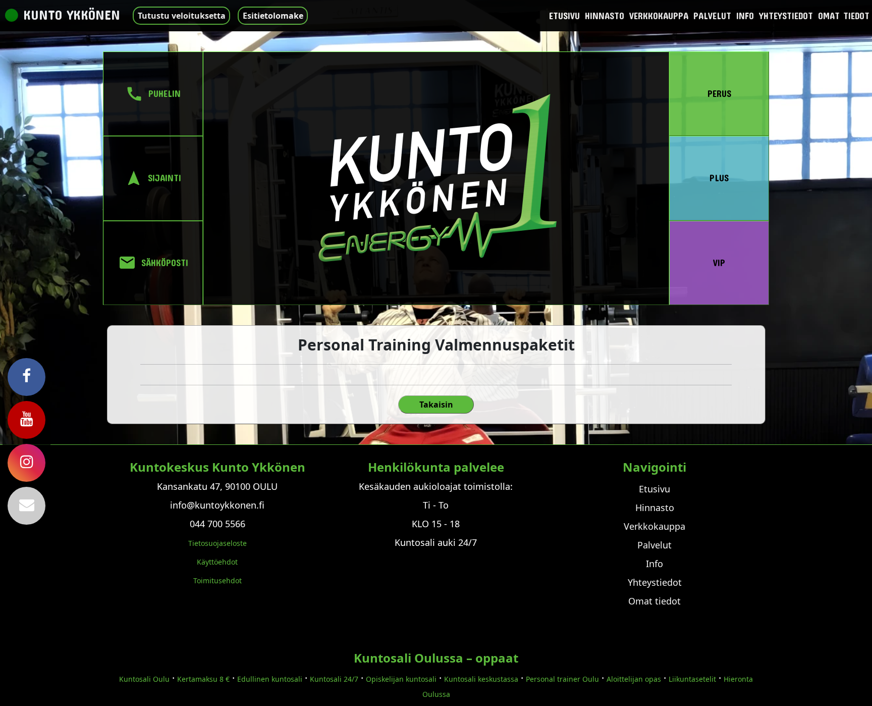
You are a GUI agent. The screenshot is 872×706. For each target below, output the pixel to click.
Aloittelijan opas (634, 679)
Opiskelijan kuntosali (401, 679)
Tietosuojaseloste (217, 543)
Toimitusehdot (217, 580)
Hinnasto (604, 15)
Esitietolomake (273, 15)
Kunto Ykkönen (71, 14)
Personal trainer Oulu (562, 679)
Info (745, 15)
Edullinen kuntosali (269, 679)
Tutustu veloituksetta (182, 15)
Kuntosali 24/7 (334, 679)
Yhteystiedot (786, 15)
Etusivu (564, 15)
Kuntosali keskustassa (481, 679)
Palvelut (712, 15)
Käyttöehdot (217, 562)
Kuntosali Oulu (144, 679)
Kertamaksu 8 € (203, 679)
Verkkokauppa (658, 15)
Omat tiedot (843, 15)
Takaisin (436, 404)
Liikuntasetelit (692, 679)
